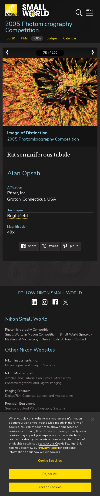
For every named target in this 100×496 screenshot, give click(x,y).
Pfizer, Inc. (16, 193)
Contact (80, 339)
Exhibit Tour (62, 339)
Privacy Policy (48, 448)
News (46, 339)
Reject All (50, 474)
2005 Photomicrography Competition (38, 27)
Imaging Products (17, 391)
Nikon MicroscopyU (19, 373)
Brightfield (17, 215)
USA (51, 199)
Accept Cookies (50, 487)
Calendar (69, 38)
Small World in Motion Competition (31, 334)
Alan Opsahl (24, 173)
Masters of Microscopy (21, 339)
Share (32, 246)
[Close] (92, 419)
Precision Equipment (20, 403)
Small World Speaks (75, 334)
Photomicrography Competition (27, 329)
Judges (52, 38)
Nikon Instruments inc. (21, 360)
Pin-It (73, 246)
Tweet (53, 246)
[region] (50, 454)
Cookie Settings (50, 461)
